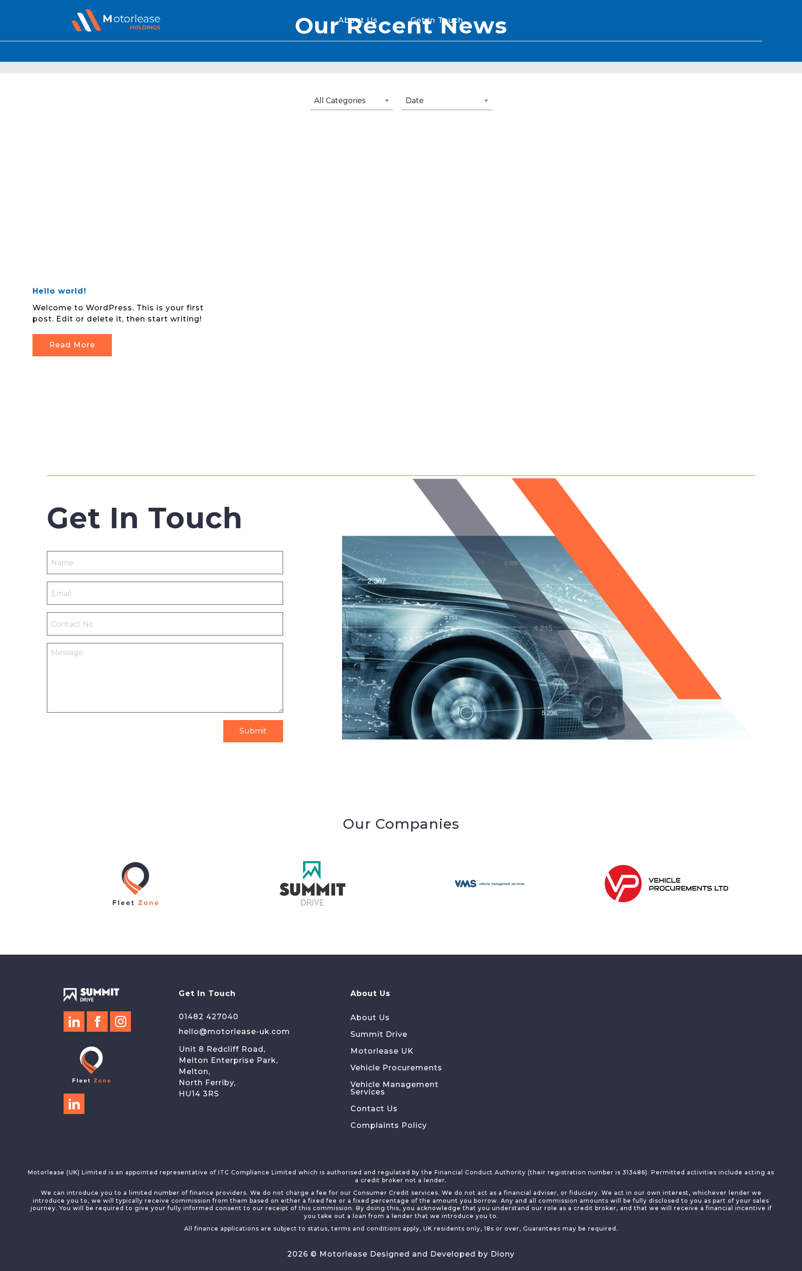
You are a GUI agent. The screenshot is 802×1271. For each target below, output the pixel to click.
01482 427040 (209, 1016)
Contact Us (374, 1108)
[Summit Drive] (312, 884)
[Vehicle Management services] (489, 883)
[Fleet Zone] (135, 883)
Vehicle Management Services (394, 1088)
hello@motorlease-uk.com (234, 1031)
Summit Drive (378, 1034)
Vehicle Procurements (396, 1067)
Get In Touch (436, 20)
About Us (358, 20)
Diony (503, 1254)
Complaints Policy (388, 1125)
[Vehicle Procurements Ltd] (666, 883)
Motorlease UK (382, 1051)
